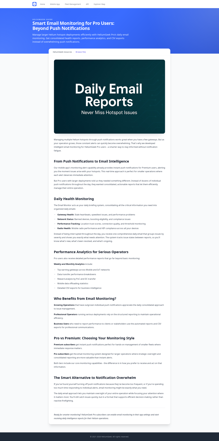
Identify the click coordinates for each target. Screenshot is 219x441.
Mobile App (55, 4)
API (87, 4)
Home (42, 4)
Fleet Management (73, 4)
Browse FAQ (81, 52)
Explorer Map (99, 4)
